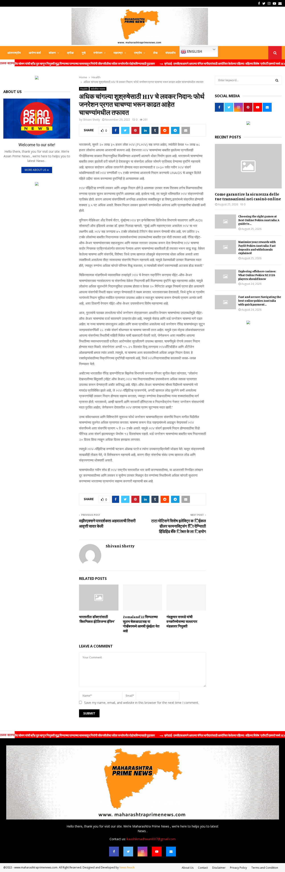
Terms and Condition (264, 868)
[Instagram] (142, 851)
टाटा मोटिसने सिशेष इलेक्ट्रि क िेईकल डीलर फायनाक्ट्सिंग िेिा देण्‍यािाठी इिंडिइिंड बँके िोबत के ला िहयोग (178, 526)
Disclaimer (219, 868)
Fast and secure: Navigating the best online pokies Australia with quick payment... (259, 300)
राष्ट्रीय (138, 53)
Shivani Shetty (91, 119)
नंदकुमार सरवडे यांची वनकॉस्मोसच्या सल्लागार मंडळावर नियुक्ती (182, 621)
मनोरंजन (98, 53)
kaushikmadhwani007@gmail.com (151, 839)
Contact (203, 868)
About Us (187, 868)
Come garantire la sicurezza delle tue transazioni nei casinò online (248, 196)
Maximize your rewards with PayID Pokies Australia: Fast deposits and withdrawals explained (257, 247)
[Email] (171, 851)
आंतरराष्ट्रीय (14, 53)
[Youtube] (157, 851)
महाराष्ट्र (118, 53)
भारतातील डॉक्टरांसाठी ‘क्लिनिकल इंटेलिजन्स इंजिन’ (97, 619)
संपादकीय (170, 53)
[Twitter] (128, 851)
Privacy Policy (238, 868)
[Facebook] (114, 851)
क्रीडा (70, 53)
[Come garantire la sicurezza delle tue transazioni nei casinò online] (248, 166)
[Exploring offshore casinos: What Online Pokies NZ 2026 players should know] (225, 276)
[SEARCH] (277, 80)
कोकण (52, 53)
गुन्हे (84, 53)
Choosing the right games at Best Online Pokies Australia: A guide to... (258, 220)
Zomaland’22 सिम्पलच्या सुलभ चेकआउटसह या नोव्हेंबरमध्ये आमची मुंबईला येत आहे (141, 624)
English (194, 51)
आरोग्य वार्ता (35, 53)
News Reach (126, 867)
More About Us (35, 170)
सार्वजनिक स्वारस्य (98, 88)
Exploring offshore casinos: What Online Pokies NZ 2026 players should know (257, 275)
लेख (155, 53)
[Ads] (37, 78)
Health (84, 88)
